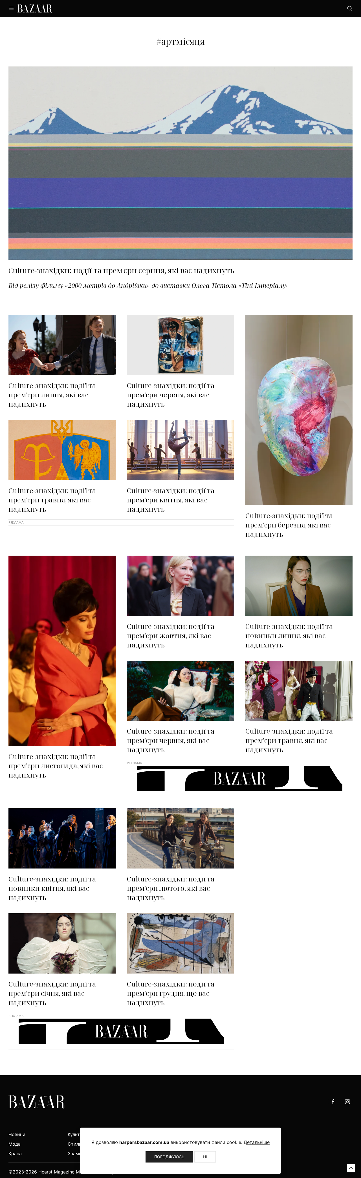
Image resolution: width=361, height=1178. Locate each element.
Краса (15, 1153)
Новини (16, 1134)
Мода (14, 1144)
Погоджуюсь (169, 1156)
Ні (205, 1156)
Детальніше (257, 1142)
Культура (78, 1134)
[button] (351, 1168)
